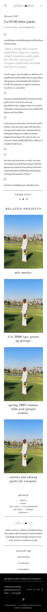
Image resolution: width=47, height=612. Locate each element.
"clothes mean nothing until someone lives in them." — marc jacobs (12, 589)
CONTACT (23, 512)
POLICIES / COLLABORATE (23, 506)
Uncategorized (27, 27)
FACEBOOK (23, 563)
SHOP (23, 503)
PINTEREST (24, 569)
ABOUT (23, 500)
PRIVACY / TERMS (23, 509)
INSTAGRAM (23, 557)
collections (10, 27)
